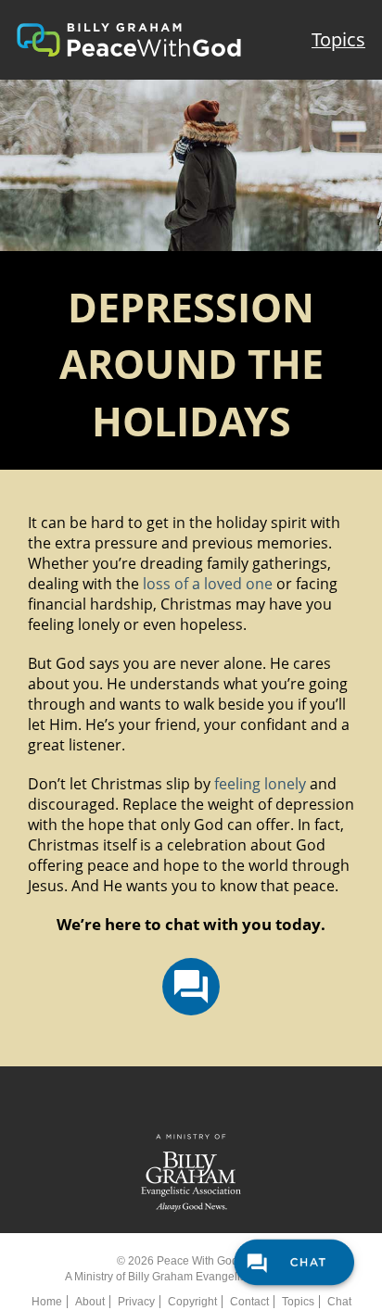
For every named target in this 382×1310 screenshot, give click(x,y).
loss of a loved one (208, 583)
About (90, 1301)
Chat (339, 1301)
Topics (338, 39)
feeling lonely (260, 784)
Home (47, 1301)
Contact (249, 1301)
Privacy (136, 1301)
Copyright (192, 1301)
